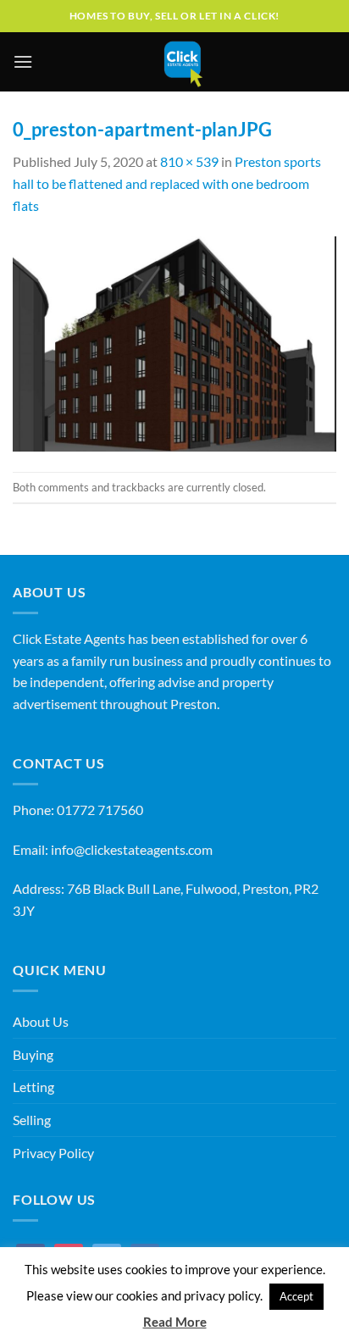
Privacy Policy (53, 1153)
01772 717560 (100, 809)
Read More (175, 1321)
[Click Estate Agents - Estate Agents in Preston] (183, 62)
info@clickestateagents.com (132, 849)
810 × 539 (189, 161)
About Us (41, 1021)
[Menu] (23, 61)
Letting (33, 1087)
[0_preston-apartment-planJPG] (174, 342)
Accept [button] (296, 1296)
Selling (32, 1120)
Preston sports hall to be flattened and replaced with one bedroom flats (167, 183)
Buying (33, 1054)
